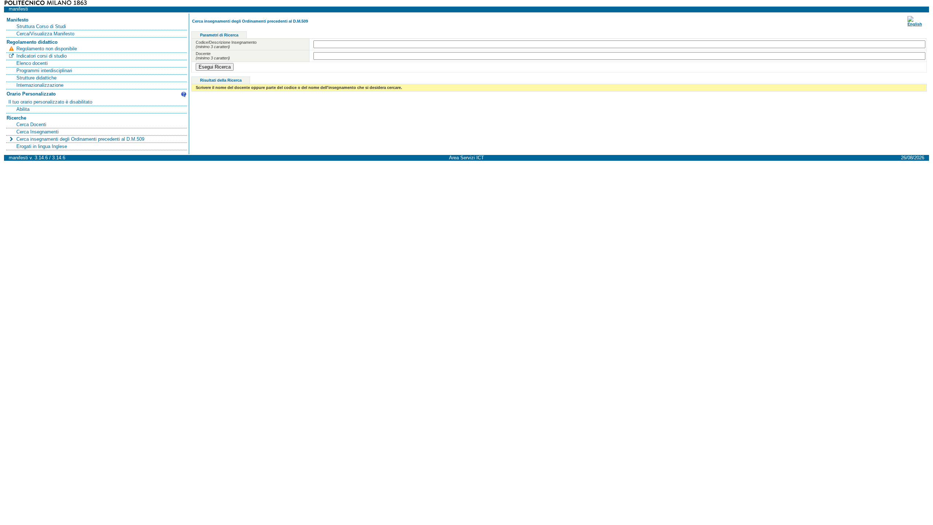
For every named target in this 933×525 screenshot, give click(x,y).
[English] (914, 24)
